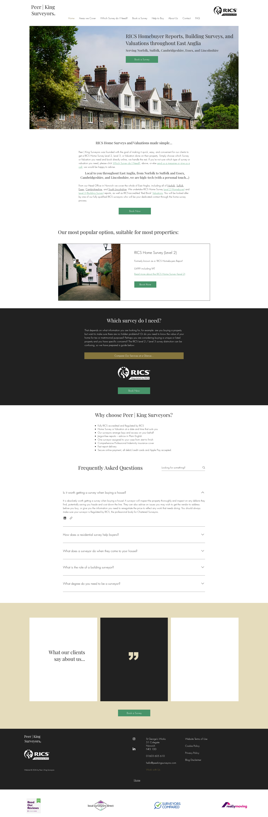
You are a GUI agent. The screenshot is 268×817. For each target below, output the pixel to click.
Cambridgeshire (94, 189)
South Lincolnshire (117, 189)
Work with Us (153, 769)
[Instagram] (134, 739)
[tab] (79, 479)
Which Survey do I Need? (126, 163)
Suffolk (179, 185)
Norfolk (171, 185)
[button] (65, 518)
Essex (81, 189)
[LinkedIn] (134, 749)
